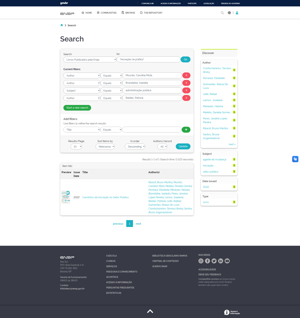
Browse (130, 12)
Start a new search (77, 107)
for (118, 54)
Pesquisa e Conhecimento (121, 271)
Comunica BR (148, 4)
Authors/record (162, 141)
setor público (210, 171)
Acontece (112, 276)
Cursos (110, 260)
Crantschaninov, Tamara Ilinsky (165, 208)
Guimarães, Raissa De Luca (163, 204)
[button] (229, 12)
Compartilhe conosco (208, 278)
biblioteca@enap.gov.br (72, 288)
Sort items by (105, 141)
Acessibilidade (207, 269)
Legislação (209, 4)
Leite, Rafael (174, 201)
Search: (67, 54)
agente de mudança (214, 159)
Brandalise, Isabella (159, 193)
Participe (192, 4)
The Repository (153, 12)
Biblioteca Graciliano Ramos (169, 255)
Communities (109, 12)
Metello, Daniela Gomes (178, 186)
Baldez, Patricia (157, 201)
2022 (206, 186)
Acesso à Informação (119, 282)
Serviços (111, 266)
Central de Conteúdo (165, 260)
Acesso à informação (171, 4)
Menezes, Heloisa (180, 189)
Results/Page (76, 141)
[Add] (186, 130)
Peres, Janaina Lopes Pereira (215, 120)
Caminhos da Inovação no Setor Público (105, 197)
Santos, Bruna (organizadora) (211, 136)
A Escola (111, 255)
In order (135, 141)
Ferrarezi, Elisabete (158, 189)
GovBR (64, 3)
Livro (206, 202)
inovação (208, 165)
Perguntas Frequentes (120, 287)
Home (88, 12)
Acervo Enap (159, 266)
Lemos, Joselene (174, 197)
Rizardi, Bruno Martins (160, 182)
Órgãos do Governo (230, 4)
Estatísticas (113, 292)
